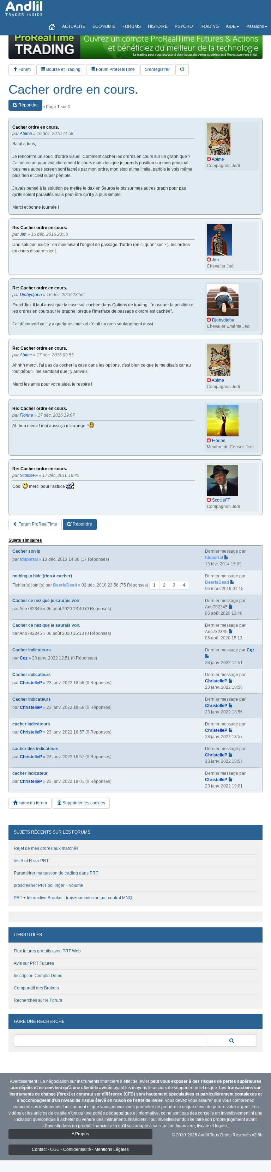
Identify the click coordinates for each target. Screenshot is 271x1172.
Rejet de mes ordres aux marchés (46, 848)
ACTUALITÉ (73, 26)
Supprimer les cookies (83, 802)
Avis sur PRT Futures (34, 963)
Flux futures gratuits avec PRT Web (47, 951)
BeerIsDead (65, 584)
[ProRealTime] (135, 44)
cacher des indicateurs (35, 748)
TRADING (209, 26)
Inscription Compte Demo (38, 975)
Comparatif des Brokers (36, 988)
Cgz (24, 658)
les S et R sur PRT (31, 860)
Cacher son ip (26, 551)
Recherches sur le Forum (38, 1000)
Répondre (27, 105)
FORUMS (131, 26)
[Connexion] (182, 69)
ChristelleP (31, 682)
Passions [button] (255, 26)
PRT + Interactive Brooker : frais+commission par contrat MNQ (73, 897)
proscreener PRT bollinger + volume (48, 885)
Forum (24, 69)
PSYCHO (184, 26)
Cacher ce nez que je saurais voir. (46, 625)
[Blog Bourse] (24, 9)
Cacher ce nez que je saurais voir (45, 600)
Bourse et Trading (62, 69)
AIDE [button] (231, 26)
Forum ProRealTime (115, 69)
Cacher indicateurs (31, 650)
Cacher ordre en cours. (73, 89)
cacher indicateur (30, 773)
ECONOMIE (103, 26)
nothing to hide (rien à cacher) (42, 575)
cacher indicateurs (31, 724)
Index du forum (32, 802)
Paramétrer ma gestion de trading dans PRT (56, 873)
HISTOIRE (158, 26)
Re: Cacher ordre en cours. (39, 228)
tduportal (29, 559)
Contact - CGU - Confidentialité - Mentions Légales (80, 1149)
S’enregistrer (157, 69)
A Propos (80, 1133)
